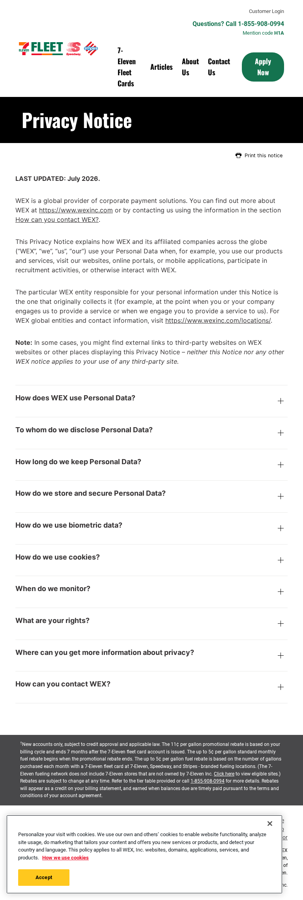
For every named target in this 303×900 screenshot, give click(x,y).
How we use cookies (65, 858)
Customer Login (266, 11)
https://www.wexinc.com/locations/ (218, 320)
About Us (190, 66)
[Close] (270, 823)
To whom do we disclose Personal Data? (84, 430)
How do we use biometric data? (68, 525)
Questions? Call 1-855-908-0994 (238, 24)
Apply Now (263, 66)
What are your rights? (52, 621)
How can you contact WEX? (57, 219)
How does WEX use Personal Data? (75, 398)
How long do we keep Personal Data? (78, 462)
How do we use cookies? (57, 557)
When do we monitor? (52, 589)
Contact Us (219, 66)
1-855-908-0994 (207, 781)
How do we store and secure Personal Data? (90, 493)
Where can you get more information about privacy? (104, 652)
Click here (224, 774)
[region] (144, 854)
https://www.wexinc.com (76, 210)
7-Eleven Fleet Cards (127, 66)
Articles (161, 66)
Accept (44, 877)
